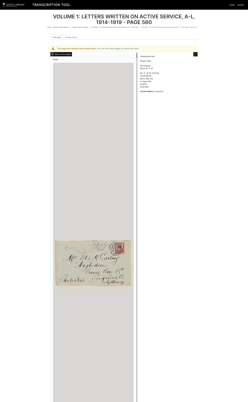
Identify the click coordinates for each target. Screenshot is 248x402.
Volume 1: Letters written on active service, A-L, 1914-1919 (115, 27)
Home (232, 5)
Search (240, 5)
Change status (71, 37)
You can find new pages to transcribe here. (118, 48)
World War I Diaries (61, 27)
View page (57, 37)
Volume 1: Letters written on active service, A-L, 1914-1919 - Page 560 (169, 27)
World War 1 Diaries (80, 27)
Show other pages (63, 54)
